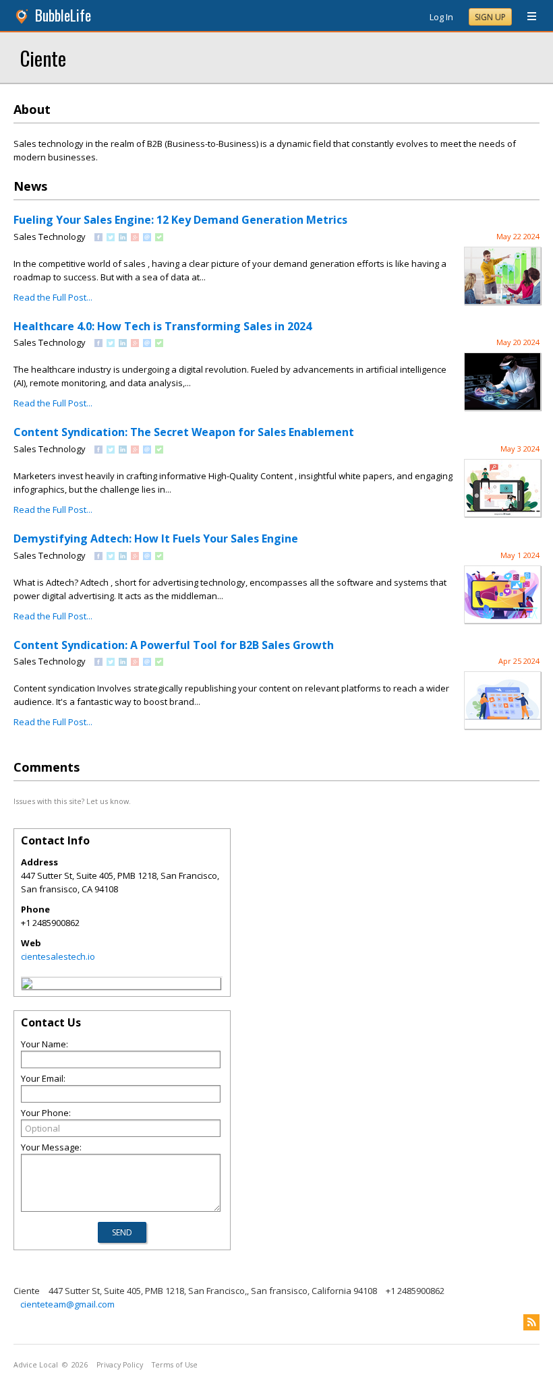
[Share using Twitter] (111, 238)
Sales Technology (49, 236)
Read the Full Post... (52, 297)
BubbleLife (63, 15)
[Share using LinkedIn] (123, 238)
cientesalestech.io (58, 956)
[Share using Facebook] (98, 238)
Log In (441, 17)
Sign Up (490, 17)
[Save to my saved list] (159, 238)
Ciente (43, 57)
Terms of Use (175, 1364)
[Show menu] (527, 17)
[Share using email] (147, 238)
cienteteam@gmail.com (67, 1304)
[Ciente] (27, 985)
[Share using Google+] (135, 238)
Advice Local (35, 1364)
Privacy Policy (119, 1364)
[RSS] (531, 1322)
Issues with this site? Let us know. (72, 801)
